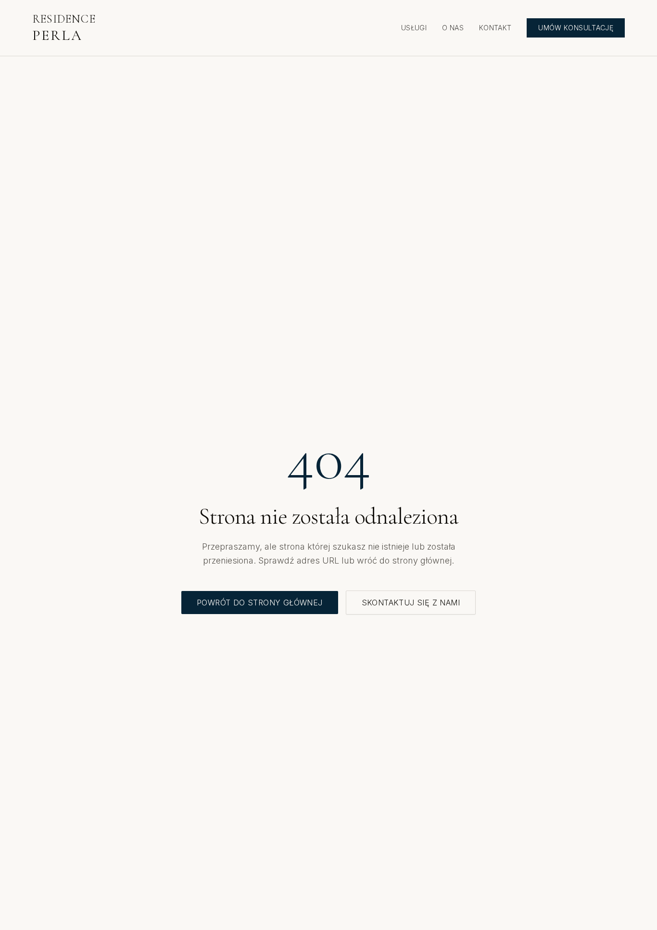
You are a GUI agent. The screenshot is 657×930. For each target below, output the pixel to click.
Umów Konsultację (575, 28)
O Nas (453, 28)
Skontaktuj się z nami (411, 602)
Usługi (414, 28)
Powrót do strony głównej (260, 602)
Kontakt (495, 28)
